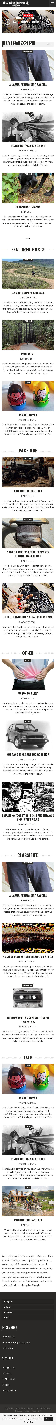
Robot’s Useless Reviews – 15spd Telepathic (28, 1020)
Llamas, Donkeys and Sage (28, 292)
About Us (10, 1336)
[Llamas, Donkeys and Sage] (28, 274)
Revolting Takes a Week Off (28, 1159)
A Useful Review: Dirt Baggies (28, 895)
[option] (28, 144)
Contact (9, 1348)
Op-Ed (27, 661)
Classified (27, 863)
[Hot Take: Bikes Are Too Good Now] (28, 735)
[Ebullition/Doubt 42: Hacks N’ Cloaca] (28, 191)
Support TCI (37, 1411)
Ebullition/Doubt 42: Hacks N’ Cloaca (28, 19)
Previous (7, 22)
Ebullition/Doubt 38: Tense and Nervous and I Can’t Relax (28, 817)
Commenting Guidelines (17, 1342)
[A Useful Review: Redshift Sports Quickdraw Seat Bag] (28, 127)
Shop (26, 1411)
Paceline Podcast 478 (28, 1220)
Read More (28, 1422)
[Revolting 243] (28, 396)
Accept (48, 1419)
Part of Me (28, 354)
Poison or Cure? (28, 693)
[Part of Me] (28, 335)
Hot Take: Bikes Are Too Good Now (28, 754)
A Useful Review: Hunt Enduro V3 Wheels (28, 956)
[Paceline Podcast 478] (28, 1201)
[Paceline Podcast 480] (28, 65)
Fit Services (10, 1390)
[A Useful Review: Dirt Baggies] (28, 877)
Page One (28, 52)
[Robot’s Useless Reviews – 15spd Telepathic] (28, 999)
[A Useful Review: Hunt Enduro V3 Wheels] (28, 938)
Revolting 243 (28, 415)
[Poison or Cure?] (28, 674)
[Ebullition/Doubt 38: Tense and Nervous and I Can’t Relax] (28, 797)
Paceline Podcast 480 (28, 84)
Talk (28, 382)
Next (48, 22)
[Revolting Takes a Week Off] (28, 1140)
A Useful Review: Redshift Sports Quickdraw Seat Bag (28, 147)
